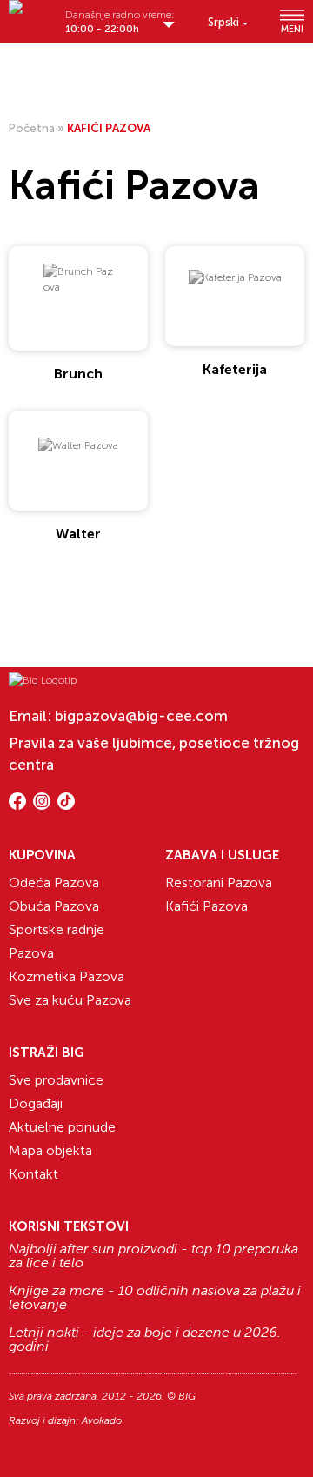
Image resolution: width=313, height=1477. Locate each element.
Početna (32, 128)
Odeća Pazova (54, 882)
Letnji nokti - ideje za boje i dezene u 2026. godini (145, 1339)
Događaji (36, 1103)
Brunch (78, 373)
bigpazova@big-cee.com (141, 716)
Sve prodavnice (56, 1080)
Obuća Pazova (54, 906)
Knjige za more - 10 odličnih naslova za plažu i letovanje (155, 1298)
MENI (292, 28)
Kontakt (33, 1174)
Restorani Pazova (218, 882)
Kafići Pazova (206, 906)
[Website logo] (33, 15)
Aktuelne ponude (62, 1127)
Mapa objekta (50, 1150)
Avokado (102, 1420)
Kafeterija (235, 369)
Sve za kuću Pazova (70, 1000)
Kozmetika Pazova (66, 976)
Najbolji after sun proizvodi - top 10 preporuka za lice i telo (153, 1256)
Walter (78, 533)
